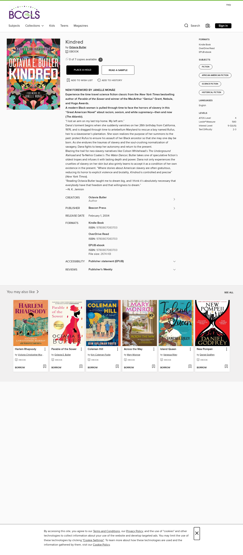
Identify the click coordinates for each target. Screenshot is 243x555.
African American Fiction (215, 75)
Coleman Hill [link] (95, 349)
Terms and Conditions (106, 531)
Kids (52, 26)
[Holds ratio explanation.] (100, 60)
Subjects (14, 26)
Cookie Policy (101, 544)
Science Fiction (210, 84)
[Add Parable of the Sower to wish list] (81, 366)
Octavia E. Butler (62, 354)
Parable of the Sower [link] (63, 349)
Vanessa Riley (170, 354)
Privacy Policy (134, 531)
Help (228, 5)
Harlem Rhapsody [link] (25, 349)
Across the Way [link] (133, 349)
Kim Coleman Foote (100, 354)
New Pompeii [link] (205, 349)
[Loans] (208, 26)
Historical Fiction (211, 92)
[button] (192, 26)
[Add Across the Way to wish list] (153, 366)
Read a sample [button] (118, 70)
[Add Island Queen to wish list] (190, 366)
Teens (64, 26)
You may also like (21, 292)
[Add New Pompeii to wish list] (226, 366)
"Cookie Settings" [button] (93, 540)
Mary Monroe (133, 354)
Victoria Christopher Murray (31, 354)
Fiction (205, 67)
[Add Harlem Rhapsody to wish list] (44, 366)
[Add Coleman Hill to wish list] (117, 366)
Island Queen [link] (168, 349)
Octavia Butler (77, 47)
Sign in (223, 26)
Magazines (81, 26)
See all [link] (228, 292)
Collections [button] (33, 26)
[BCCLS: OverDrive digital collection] (24, 12)
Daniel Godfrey (207, 354)
